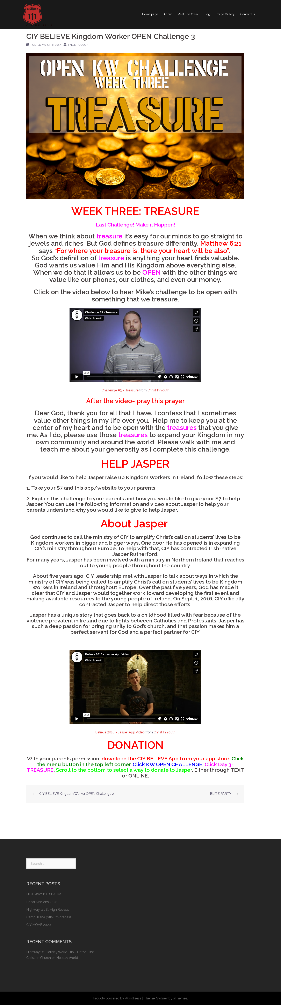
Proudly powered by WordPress (117, 998)
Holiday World (67, 958)
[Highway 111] (32, 14)
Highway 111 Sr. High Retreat (47, 910)
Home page (150, 14)
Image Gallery (225, 14)
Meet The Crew (188, 14)
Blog (207, 14)
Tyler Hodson (78, 44)
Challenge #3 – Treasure (120, 390)
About (168, 14)
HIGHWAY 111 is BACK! (43, 894)
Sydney (162, 998)
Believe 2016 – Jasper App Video (120, 732)
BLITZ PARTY (220, 794)
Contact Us (247, 14)
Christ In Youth (158, 390)
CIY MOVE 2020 (38, 925)
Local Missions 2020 (41, 902)
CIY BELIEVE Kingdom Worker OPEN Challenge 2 (76, 794)
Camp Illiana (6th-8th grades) (48, 917)
